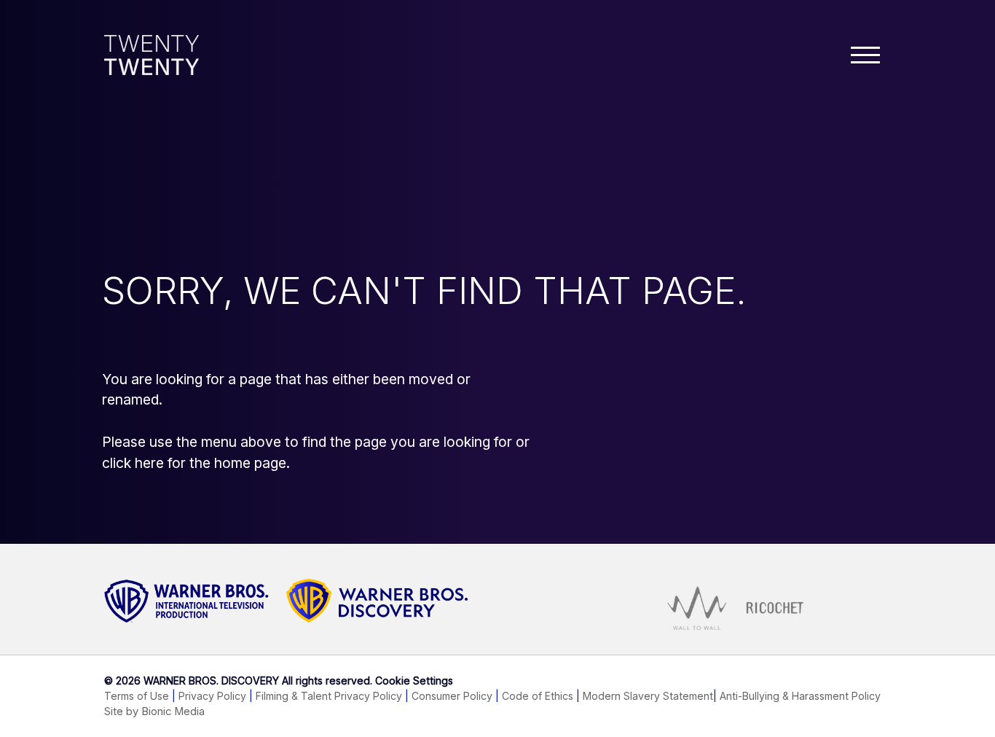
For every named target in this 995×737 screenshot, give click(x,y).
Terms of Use (136, 696)
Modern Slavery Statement (648, 696)
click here (133, 463)
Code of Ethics (537, 696)
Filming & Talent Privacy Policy (329, 696)
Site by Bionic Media (154, 711)
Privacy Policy (212, 696)
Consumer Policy (452, 696)
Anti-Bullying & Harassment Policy (800, 696)
